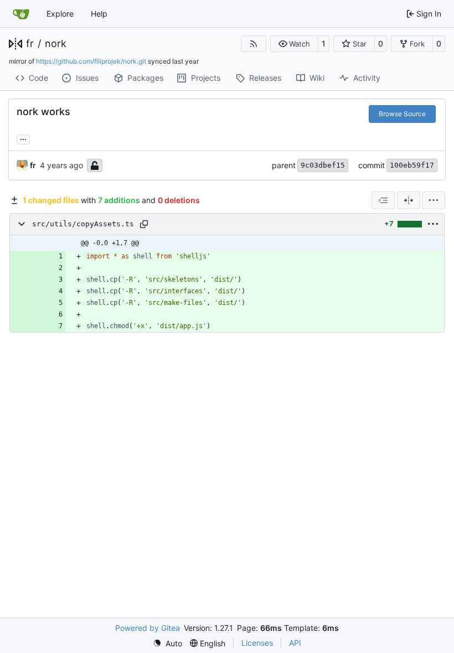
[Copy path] (144, 224)
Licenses (257, 642)
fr (30, 43)
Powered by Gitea (147, 628)
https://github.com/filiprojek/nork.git (91, 61)
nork (55, 43)
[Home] (21, 14)
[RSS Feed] (253, 43)
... (23, 138)
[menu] (433, 200)
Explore (60, 13)
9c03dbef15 (323, 165)
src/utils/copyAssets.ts (83, 224)
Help (99, 13)
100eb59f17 (412, 165)
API (295, 642)
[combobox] (383, 200)
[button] (294, 43)
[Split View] (408, 200)
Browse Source (402, 114)
